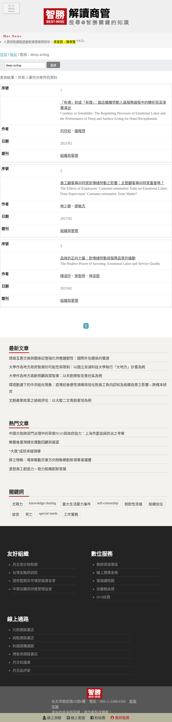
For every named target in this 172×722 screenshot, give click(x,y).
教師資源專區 (107, 564)
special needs (48, 513)
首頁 (3, 55)
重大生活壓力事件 (76, 504)
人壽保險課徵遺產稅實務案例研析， (43, 42)
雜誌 (13, 55)
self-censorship (107, 503)
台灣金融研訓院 (25, 573)
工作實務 (71, 514)
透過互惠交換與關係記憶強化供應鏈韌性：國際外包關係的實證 (59, 358)
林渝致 (94, 276)
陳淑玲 (65, 276)
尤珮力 (17, 504)
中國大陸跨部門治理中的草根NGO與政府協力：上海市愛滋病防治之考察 (67, 433)
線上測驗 (53, 718)
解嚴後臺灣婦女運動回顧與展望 (34, 442)
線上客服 (77, 718)
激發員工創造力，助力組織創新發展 (37, 469)
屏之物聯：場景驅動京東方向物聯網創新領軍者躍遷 (50, 460)
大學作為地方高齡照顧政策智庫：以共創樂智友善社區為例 (55, 376)
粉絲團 (99, 718)
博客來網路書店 (25, 654)
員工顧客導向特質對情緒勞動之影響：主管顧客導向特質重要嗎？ (112, 183)
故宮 (15, 514)
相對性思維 (133, 504)
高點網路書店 (23, 638)
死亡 (29, 514)
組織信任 (156, 504)
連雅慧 (80, 131)
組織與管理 (69, 156)
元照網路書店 (23, 630)
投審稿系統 (105, 589)
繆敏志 (80, 206)
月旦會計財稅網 (25, 564)
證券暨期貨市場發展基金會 (34, 581)
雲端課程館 (105, 581)
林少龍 (65, 206)
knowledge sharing (42, 503)
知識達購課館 (23, 646)
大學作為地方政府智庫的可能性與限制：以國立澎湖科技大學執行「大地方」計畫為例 (77, 367)
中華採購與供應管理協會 (32, 589)
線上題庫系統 (107, 573)
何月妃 (65, 131)
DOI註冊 (103, 597)
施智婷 (80, 276)
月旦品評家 (21, 670)
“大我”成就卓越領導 (25, 451)
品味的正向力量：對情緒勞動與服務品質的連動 (97, 258)
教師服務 (121, 718)
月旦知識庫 (21, 662)
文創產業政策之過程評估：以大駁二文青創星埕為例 (50, 400)
